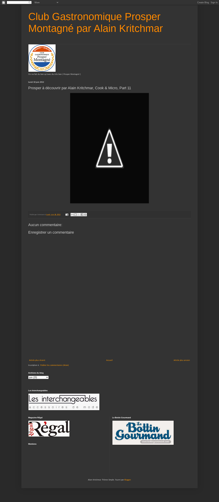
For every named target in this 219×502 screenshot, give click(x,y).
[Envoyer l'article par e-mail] (67, 215)
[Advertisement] (109, 333)
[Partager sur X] (78, 214)
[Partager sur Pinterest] (85, 214)
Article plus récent (37, 360)
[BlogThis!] (75, 214)
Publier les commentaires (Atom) (54, 365)
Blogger (127, 480)
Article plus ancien (182, 360)
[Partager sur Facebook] (82, 214)
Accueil (109, 360)
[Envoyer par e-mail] (72, 214)
